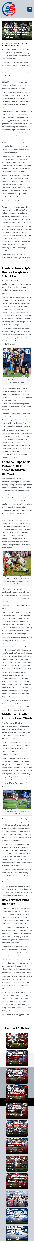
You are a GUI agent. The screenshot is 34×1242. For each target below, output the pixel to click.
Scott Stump (6, 43)
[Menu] (29, 9)
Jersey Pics (17, 813)
